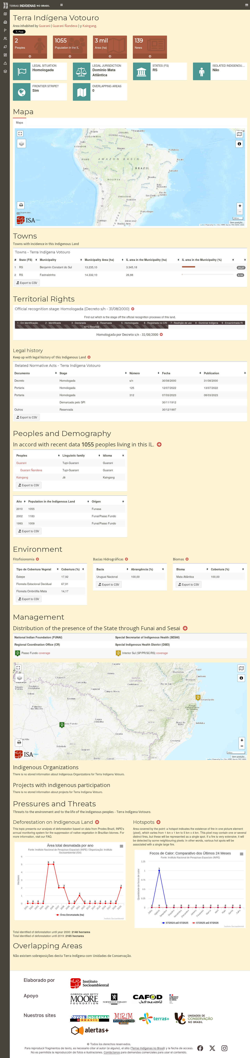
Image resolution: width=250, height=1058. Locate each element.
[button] (61, 5)
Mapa (19, 122)
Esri (215, 225)
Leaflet (202, 225)
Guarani (44, 25)
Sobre (38, 220)
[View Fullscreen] (20, 133)
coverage (44, 653)
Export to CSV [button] (28, 283)
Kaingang (89, 25)
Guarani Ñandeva (65, 25)
